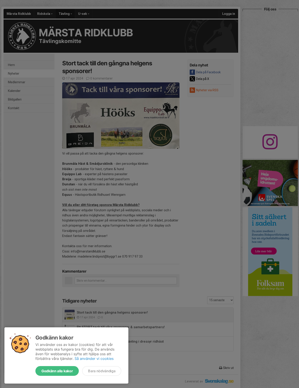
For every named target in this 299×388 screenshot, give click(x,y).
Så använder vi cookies (94, 358)
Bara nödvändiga (101, 371)
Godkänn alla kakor (57, 371)
